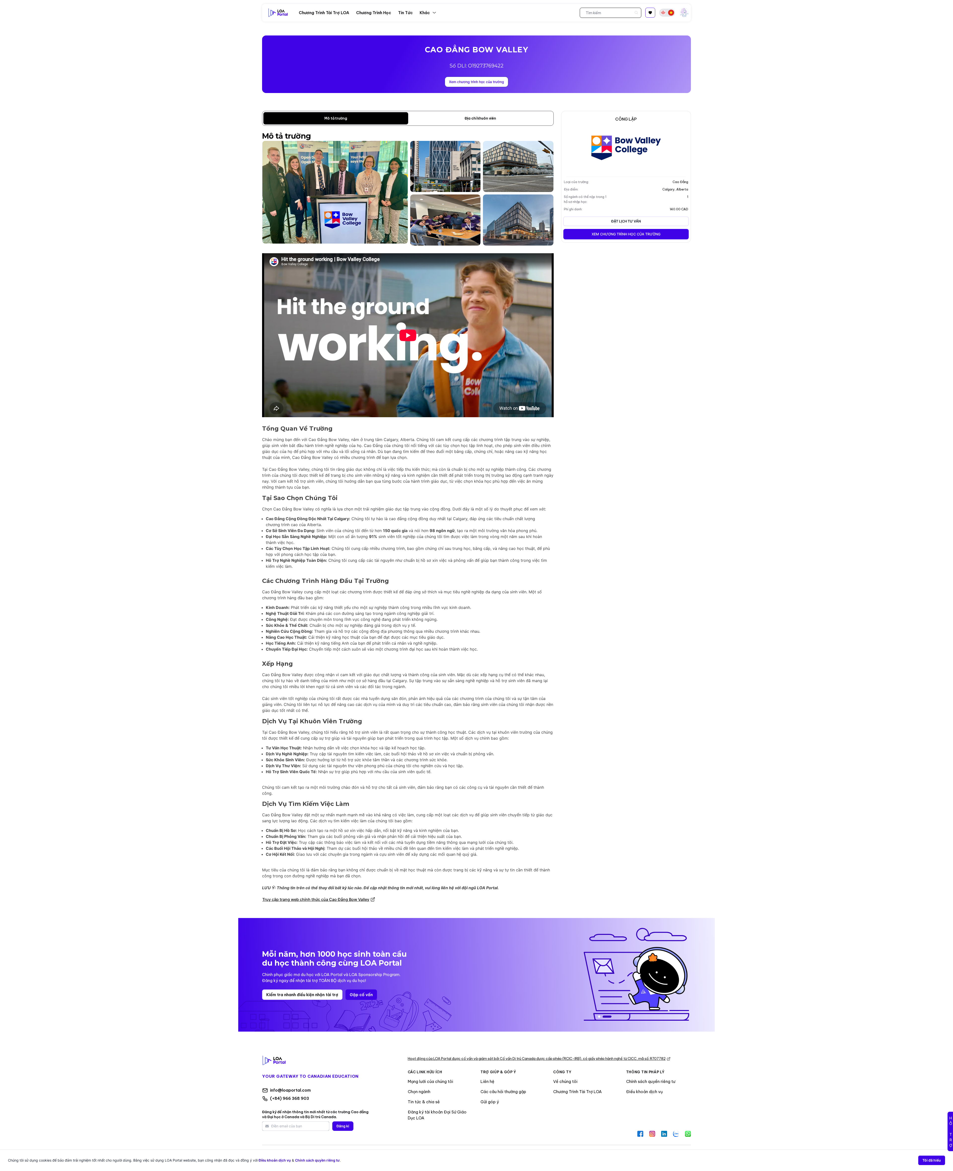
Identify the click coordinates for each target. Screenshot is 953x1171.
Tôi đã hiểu (931, 1160)
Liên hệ (487, 1081)
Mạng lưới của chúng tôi (430, 1081)
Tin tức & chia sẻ (424, 1101)
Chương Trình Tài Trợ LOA (577, 1091)
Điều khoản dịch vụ (644, 1091)
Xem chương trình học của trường (476, 82)
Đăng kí (343, 1126)
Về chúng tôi (565, 1081)
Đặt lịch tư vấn (626, 221)
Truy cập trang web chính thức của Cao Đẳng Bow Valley (315, 899)
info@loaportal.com (290, 1090)
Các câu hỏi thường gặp (503, 1091)
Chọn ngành (419, 1091)
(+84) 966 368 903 (289, 1098)
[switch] (667, 13)
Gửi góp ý (489, 1101)
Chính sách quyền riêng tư (650, 1081)
